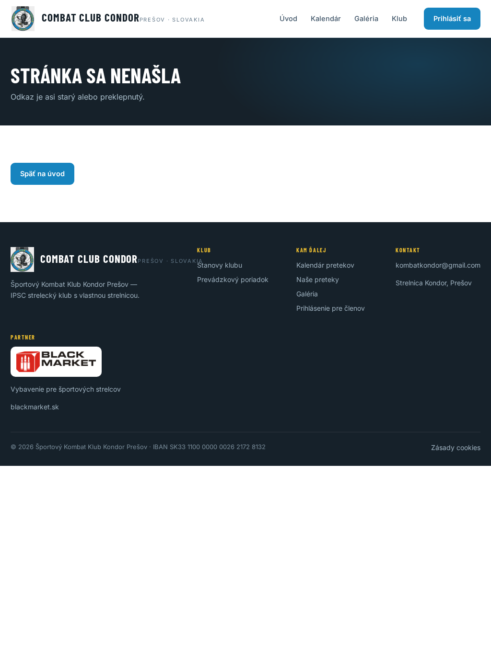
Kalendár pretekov (325, 265)
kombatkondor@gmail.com (438, 265)
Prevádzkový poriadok (233, 279)
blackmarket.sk (35, 407)
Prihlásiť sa (452, 18)
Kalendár (326, 18)
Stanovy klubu (219, 265)
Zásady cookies (455, 447)
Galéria (366, 18)
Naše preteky (317, 279)
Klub (399, 18)
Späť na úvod (42, 173)
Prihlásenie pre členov (330, 308)
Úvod (288, 18)
